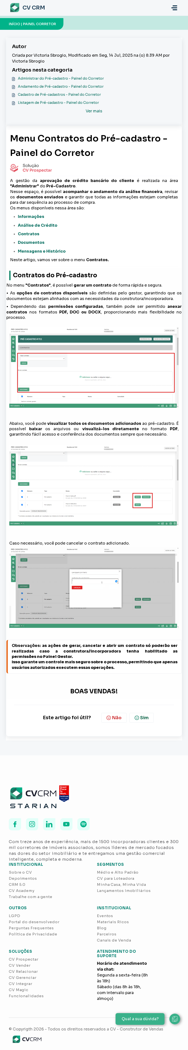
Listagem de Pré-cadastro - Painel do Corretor (58, 102)
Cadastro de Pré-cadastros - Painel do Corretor (59, 94)
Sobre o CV (20, 872)
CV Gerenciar (22, 977)
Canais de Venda (114, 940)
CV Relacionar (23, 971)
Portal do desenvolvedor (34, 922)
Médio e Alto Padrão (118, 872)
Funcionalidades (26, 996)
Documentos (31, 242)
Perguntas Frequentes (31, 928)
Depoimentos (23, 878)
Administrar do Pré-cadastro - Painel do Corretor (61, 78)
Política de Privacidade (33, 934)
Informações (31, 216)
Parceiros (107, 934)
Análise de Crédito (37, 225)
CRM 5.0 (17, 884)
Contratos (28, 233)
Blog (101, 928)
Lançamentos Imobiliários (124, 890)
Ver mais (94, 111)
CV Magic (18, 989)
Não (116, 717)
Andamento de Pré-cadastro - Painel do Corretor (61, 86)
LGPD (14, 915)
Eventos (105, 915)
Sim (144, 717)
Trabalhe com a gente (30, 896)
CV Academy (22, 890)
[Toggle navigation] (174, 7)
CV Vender (20, 965)
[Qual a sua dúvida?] (174, 1019)
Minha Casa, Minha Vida (121, 884)
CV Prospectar (23, 959)
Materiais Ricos (113, 922)
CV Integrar (20, 983)
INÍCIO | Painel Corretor (32, 24)
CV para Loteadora (115, 878)
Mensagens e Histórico (42, 251)
